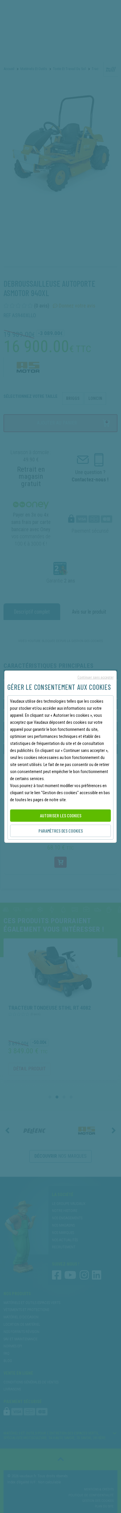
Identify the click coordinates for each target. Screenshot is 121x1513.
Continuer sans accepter (95, 677)
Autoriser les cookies (60, 815)
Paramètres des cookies (60, 830)
